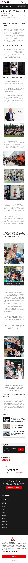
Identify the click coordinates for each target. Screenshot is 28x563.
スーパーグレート (14, 142)
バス (3, 509)
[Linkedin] (6, 460)
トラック (4, 506)
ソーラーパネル (13, 204)
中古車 (3, 518)
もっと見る (14, 439)
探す (21, 449)
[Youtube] (9, 460)
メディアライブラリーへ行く (14, 487)
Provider (15, 551)
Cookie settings (14, 560)
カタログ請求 (5, 524)
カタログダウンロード (6, 527)
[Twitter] (4, 460)
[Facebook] (2, 460)
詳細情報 (16, 30)
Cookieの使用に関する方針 (7, 551)
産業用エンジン (5, 512)
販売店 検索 (4, 521)
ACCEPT (14, 556)
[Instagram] (7, 460)
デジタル (4, 515)
